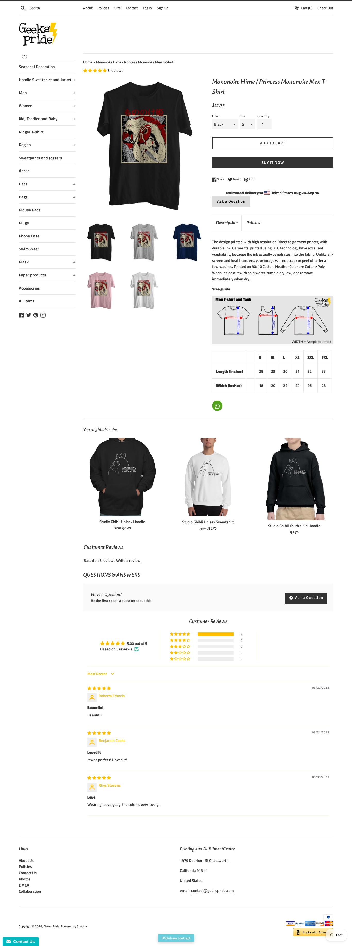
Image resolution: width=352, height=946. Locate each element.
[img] (99, 688)
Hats (47, 184)
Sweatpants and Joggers (40, 158)
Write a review (128, 560)
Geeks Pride (51, 926)
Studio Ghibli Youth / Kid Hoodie (294, 526)
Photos (24, 879)
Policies (103, 8)
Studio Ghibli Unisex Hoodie (122, 522)
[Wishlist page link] (24, 56)
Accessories (29, 288)
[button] (95, 70)
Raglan (47, 145)
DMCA (24, 885)
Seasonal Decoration (37, 67)
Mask (47, 262)
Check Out (325, 8)
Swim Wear (29, 249)
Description (227, 222)
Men (47, 93)
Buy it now (272, 163)
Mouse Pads (30, 210)
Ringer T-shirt (31, 132)
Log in (147, 8)
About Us (26, 860)
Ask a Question (231, 201)
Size (117, 8)
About (88, 8)
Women (47, 105)
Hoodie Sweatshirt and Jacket (47, 79)
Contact (132, 8)
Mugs (24, 223)
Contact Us (28, 873)
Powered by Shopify (74, 926)
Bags (47, 197)
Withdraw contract (176, 938)
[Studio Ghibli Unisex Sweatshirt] (208, 477)
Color (215, 116)
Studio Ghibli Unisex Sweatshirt (208, 522)
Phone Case (29, 236)
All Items (27, 301)
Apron (24, 171)
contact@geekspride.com (212, 890)
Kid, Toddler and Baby (47, 119)
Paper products (47, 275)
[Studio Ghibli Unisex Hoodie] (122, 477)
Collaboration (30, 891)
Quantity (263, 116)
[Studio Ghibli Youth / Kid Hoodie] (294, 479)
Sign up (163, 8)
